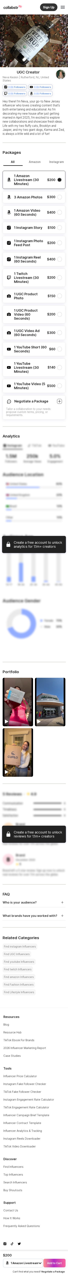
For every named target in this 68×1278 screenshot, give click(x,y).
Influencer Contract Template (22, 1123)
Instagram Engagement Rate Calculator (28, 1099)
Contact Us (10, 1210)
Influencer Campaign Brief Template (26, 1115)
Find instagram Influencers (20, 946)
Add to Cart (54, 1263)
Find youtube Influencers (19, 961)
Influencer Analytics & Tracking (22, 1130)
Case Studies (12, 1055)
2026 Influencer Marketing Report (24, 1048)
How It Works (11, 1218)
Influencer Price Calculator (20, 1076)
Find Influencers (13, 1166)
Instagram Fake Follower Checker (24, 1084)
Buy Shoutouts (12, 1190)
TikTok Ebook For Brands (18, 1040)
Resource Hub (12, 1032)
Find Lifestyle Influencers (19, 992)
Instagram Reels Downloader (21, 1138)
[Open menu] (62, 7)
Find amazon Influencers (19, 977)
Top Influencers (13, 1174)
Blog (6, 1024)
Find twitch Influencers (18, 969)
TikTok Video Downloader (19, 1146)
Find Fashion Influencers (19, 984)
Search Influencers (15, 1182)
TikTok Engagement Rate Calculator (26, 1107)
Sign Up (48, 7)
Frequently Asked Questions (21, 1226)
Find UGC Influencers (17, 954)
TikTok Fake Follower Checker (22, 1091)
